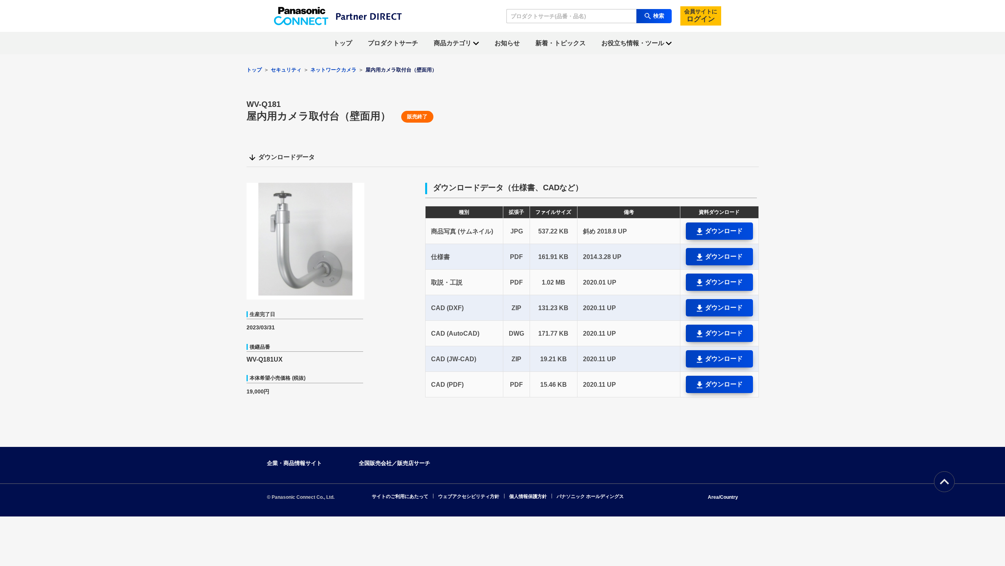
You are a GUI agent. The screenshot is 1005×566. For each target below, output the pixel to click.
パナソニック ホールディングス (590, 496)
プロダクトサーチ (393, 43)
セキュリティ (286, 70)
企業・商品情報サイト (294, 463)
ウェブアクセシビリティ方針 (468, 496)
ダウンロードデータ (286, 157)
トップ (342, 43)
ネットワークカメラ (333, 70)
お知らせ (507, 43)
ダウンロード (723, 231)
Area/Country (723, 497)
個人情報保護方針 (528, 496)
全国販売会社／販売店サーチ (394, 463)
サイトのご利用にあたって (400, 496)
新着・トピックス (560, 43)
